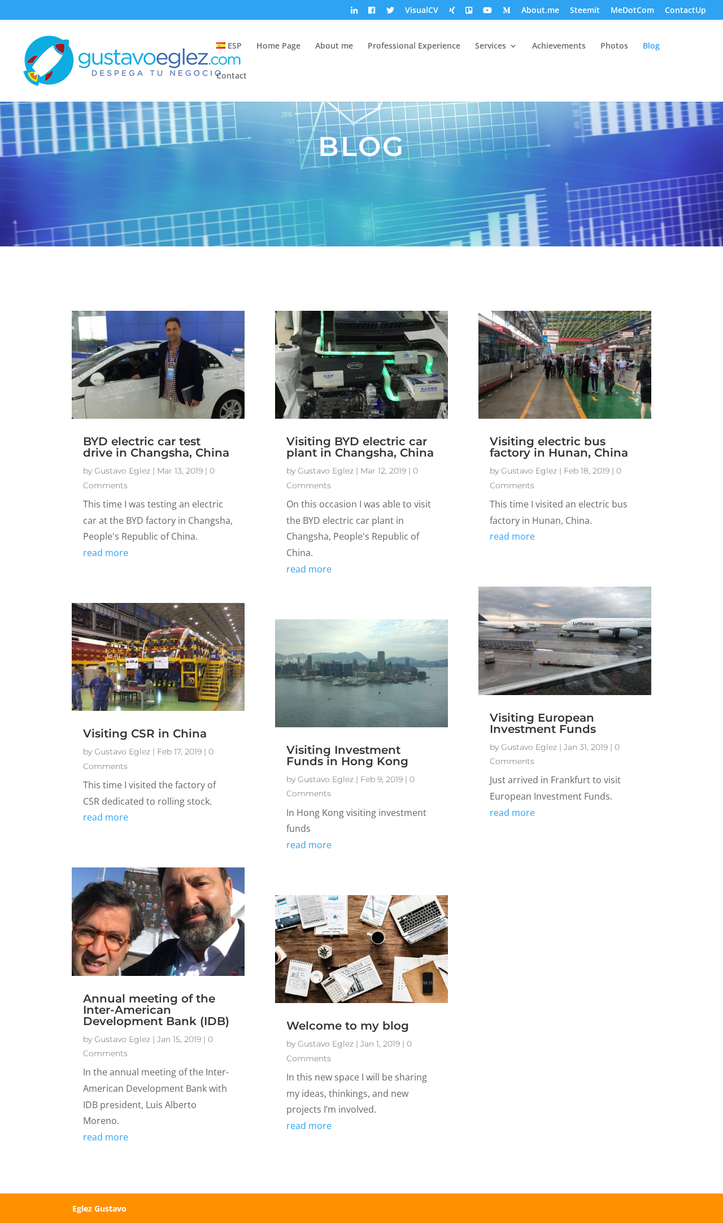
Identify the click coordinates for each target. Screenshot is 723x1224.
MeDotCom (632, 10)
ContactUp (685, 10)
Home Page (278, 46)
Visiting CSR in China (145, 733)
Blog (651, 46)
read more (105, 552)
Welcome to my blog (347, 1025)
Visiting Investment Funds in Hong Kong (347, 755)
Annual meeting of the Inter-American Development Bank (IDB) (156, 1010)
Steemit (585, 10)
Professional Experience (414, 46)
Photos (614, 46)
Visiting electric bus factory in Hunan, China (559, 447)
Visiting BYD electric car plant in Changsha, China (360, 447)
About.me (540, 10)
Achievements (559, 46)
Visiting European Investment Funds (543, 723)
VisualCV (421, 10)
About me (334, 46)
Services (490, 46)
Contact (231, 76)
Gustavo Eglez (122, 471)
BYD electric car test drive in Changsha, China (156, 447)
